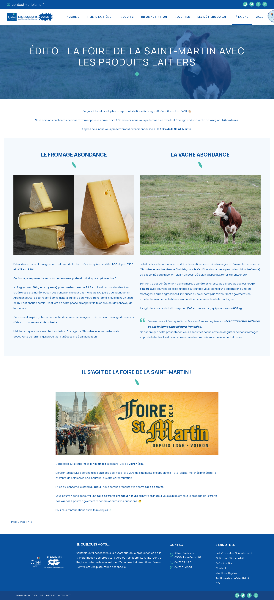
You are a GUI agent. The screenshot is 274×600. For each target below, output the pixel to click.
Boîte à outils (224, 563)
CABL (259, 16)
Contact (221, 568)
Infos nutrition (154, 16)
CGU (218, 583)
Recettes (182, 16)
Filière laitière (99, 16)
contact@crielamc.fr (28, 4)
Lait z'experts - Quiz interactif (234, 553)
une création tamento (58, 595)
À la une (242, 16)
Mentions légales (226, 573)
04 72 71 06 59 (183, 567)
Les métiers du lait (212, 16)
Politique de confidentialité (232, 578)
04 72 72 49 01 (183, 562)
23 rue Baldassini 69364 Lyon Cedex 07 (187, 555)
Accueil (73, 16)
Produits (126, 16)
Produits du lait (33, 595)
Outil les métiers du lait (230, 558)
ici (110, 510)
